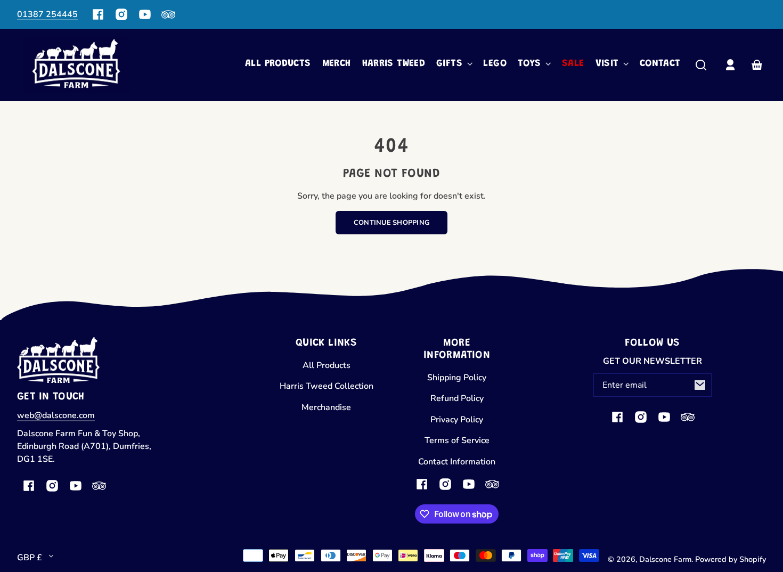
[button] (701, 65)
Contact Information (456, 462)
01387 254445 (47, 14)
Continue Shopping (391, 222)
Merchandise (326, 407)
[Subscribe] (700, 385)
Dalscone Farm (665, 559)
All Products (326, 365)
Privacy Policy (456, 420)
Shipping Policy (456, 377)
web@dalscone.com (56, 415)
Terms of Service (457, 440)
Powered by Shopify (730, 559)
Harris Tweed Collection (326, 386)
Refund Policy (457, 398)
